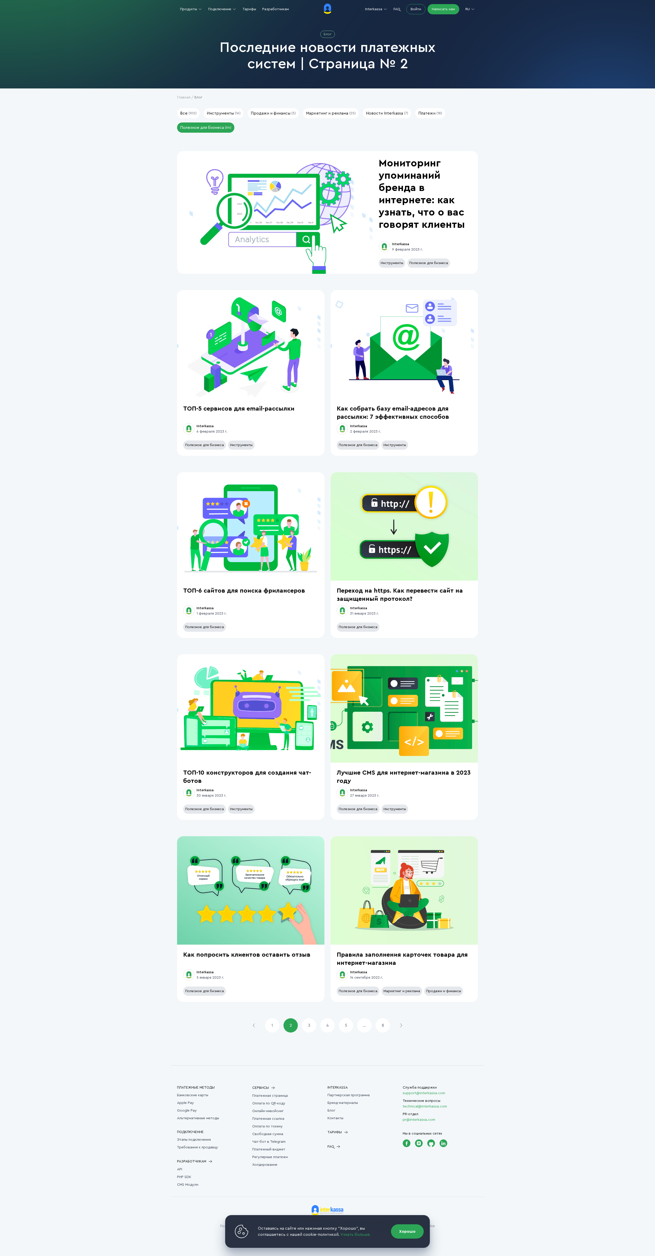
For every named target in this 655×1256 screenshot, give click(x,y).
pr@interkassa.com (419, 1120)
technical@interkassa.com (425, 1106)
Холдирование (264, 1165)
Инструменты (392, 263)
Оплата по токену (267, 1126)
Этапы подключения (194, 1139)
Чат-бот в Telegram (269, 1142)
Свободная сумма (267, 1134)
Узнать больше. (356, 1234)
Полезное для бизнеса (428, 263)
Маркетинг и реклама (402, 991)
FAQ (397, 9)
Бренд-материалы (343, 1103)
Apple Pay (185, 1103)
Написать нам (443, 9)
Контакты (335, 1118)
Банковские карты (192, 1095)
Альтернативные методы (198, 1118)
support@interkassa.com (424, 1093)
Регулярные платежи (270, 1157)
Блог (331, 1110)
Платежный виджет (268, 1149)
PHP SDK (184, 1177)
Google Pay (187, 1110)
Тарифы (249, 9)
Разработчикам (275, 9)
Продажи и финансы (443, 991)
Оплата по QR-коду (268, 1103)
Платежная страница (270, 1095)
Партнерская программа (349, 1095)
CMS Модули (187, 1184)
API (179, 1169)
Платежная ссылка (268, 1119)
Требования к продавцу (197, 1147)
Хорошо (407, 1231)
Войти (416, 9)
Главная (183, 97)
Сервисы (260, 1088)
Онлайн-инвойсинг (268, 1111)
